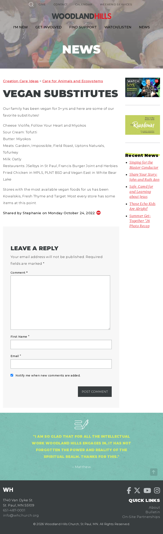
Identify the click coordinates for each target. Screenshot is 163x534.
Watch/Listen (117, 27)
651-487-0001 (14, 510)
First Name (19, 336)
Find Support (83, 27)
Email (15, 356)
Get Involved (48, 27)
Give (42, 4)
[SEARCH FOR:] (31, 4)
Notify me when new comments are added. (48, 375)
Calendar (83, 4)
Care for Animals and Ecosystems (72, 81)
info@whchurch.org (21, 515)
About (154, 507)
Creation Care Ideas (21, 81)
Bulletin (153, 512)
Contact (60, 4)
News (144, 27)
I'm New (20, 27)
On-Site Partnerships (141, 517)
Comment (19, 272)
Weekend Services (116, 4)
